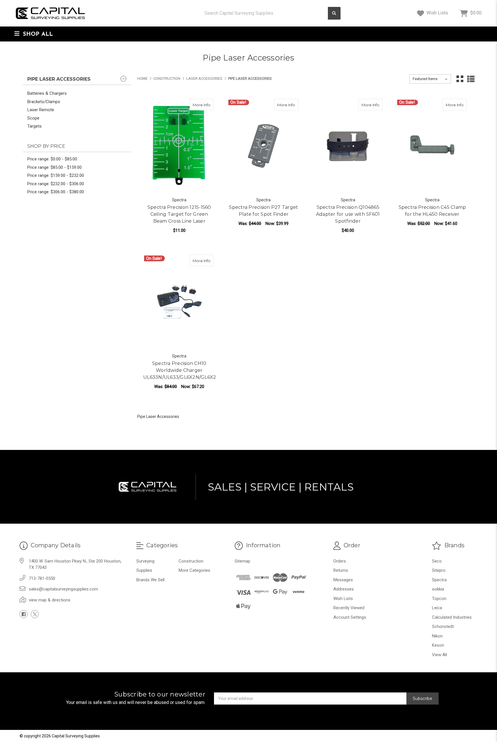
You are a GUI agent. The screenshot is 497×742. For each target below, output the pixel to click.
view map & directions (49, 600)
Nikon (437, 636)
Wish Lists (436, 13)
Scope (33, 118)
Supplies (144, 570)
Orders (339, 561)
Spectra (439, 579)
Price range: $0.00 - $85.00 (52, 159)
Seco (437, 561)
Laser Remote (40, 109)
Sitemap (242, 561)
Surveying (145, 561)
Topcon (439, 598)
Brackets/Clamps (43, 101)
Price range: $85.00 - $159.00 (54, 167)
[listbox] (430, 79)
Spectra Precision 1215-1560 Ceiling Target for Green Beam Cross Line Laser (179, 214)
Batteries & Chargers (47, 93)
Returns (340, 570)
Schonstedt (443, 626)
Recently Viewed (348, 607)
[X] (35, 614)
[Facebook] (24, 614)
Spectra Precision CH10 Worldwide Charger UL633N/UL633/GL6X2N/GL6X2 (179, 370)
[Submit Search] (334, 13)
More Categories (194, 570)
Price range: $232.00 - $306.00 (55, 183)
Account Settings (349, 617)
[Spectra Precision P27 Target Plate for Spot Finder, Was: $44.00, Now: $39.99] (263, 146)
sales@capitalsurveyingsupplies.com (63, 589)
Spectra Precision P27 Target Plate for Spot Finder (263, 211)
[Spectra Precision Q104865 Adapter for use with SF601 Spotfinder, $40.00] (348, 146)
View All (439, 654)
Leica (437, 607)
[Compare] (207, 104)
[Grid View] (459, 78)
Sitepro (439, 570)
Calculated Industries (452, 617)
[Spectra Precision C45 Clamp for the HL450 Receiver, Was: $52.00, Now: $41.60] (432, 146)
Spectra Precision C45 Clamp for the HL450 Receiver (432, 211)
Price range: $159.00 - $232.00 (55, 175)
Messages (343, 579)
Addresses (343, 589)
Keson (438, 645)
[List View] (471, 79)
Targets (34, 126)
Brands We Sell (150, 579)
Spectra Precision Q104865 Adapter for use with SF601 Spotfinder (348, 214)
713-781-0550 (42, 578)
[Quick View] (196, 104)
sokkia (438, 589)
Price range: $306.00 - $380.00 (55, 191)
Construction (191, 561)
